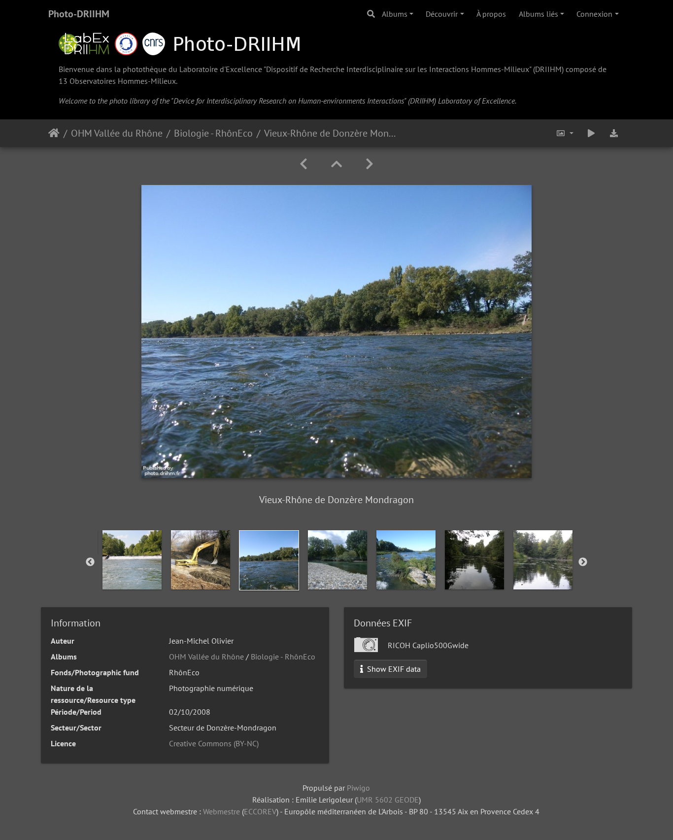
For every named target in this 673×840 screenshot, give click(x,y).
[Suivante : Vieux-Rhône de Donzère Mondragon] (369, 164)
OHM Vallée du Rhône (117, 133)
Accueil (54, 133)
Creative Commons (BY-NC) (214, 743)
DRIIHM (548, 69)
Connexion (594, 14)
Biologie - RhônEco (213, 133)
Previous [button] (90, 562)
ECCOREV (260, 811)
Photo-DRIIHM (78, 13)
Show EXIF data (393, 669)
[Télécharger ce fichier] (614, 133)
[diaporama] (591, 133)
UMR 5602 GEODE (388, 799)
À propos (491, 14)
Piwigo (358, 788)
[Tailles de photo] (564, 133)
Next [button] (583, 562)
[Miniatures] (336, 164)
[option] (132, 559)
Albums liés (538, 14)
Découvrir (442, 14)
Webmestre (221, 811)
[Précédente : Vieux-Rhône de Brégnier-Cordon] (303, 164)
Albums (394, 14)
